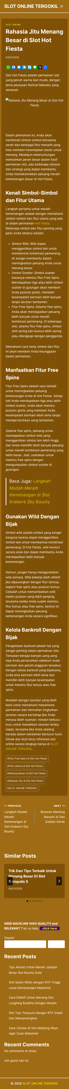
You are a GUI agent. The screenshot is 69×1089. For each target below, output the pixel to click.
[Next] (59, 881)
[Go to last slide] (10, 881)
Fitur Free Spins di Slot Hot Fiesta (27, 758)
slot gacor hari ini (16, 1060)
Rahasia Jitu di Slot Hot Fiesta (25, 780)
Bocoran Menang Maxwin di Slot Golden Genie (53, 813)
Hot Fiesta (42, 223)
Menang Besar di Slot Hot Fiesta (26, 773)
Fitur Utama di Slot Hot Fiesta (24, 766)
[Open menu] (61, 6)
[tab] (27, 901)
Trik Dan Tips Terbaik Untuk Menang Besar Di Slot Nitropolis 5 (32, 876)
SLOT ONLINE (13, 24)
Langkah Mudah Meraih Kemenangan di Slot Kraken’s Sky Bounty (16, 818)
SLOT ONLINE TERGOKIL (22, 788)
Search (9, 938)
